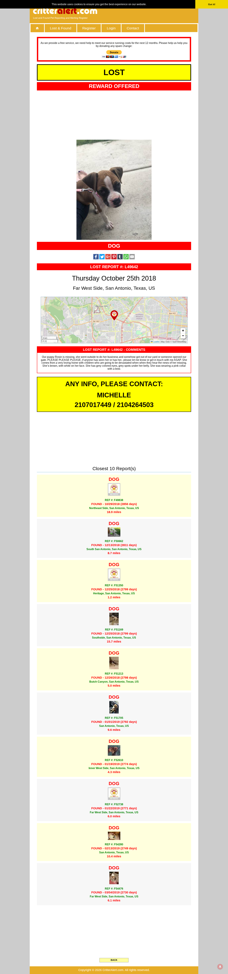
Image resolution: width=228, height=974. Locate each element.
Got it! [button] (211, 4)
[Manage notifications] (220, 966)
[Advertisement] (157, 11)
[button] (114, 315)
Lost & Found (60, 28)
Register (89, 28)
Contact (133, 28)
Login (111, 28)
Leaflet (156, 341)
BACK (114, 960)
